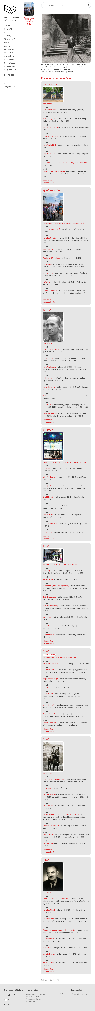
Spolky (7, 46)
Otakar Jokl (47, 687)
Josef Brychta (48, 617)
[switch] (5, 1000)
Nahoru (44, 980)
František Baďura (49, 367)
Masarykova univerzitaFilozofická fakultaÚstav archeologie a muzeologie (35, 997)
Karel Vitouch (48, 273)
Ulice (6, 32)
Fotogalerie (9, 56)
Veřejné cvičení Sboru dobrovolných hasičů (59, 930)
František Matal (49, 910)
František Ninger (49, 486)
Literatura (8, 52)
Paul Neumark (48, 532)
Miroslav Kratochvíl (50, 291)
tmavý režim (13, 1000)
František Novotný (50, 238)
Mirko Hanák (48, 947)
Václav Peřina (48, 396)
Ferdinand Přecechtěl (51, 826)
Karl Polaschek (48, 378)
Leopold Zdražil (48, 249)
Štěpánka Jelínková (50, 413)
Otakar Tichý (48, 404)
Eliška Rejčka (47, 570)
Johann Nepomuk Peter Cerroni (54, 779)
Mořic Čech (47, 282)
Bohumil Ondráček (50, 523)
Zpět (52, 980)
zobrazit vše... (48, 180)
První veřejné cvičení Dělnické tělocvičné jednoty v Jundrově (65, 162)
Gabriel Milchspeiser (50, 506)
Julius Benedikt (48, 939)
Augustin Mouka (49, 154)
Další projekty (10, 69)
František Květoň (49, 794)
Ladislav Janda (48, 834)
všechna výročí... (49, 183)
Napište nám (9, 66)
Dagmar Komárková (50, 714)
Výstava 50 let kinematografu (54, 171)
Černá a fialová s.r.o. (79, 994)
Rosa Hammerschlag (50, 606)
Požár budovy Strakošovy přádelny (56, 586)
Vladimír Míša (48, 358)
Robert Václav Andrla (51, 136)
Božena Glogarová (49, 118)
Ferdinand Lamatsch (50, 663)
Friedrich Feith (48, 694)
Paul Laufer (47, 468)
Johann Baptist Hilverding (52, 349)
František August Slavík (52, 229)
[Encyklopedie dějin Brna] (5, 79)
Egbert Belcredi (48, 670)
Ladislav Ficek (48, 515)
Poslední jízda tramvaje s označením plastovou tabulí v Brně (29, 21)
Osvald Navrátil (48, 497)
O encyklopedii (9, 85)
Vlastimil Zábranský (50, 722)
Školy (6, 42)
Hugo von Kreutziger (50, 679)
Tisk (58, 980)
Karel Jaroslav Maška (50, 110)
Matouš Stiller (48, 579)
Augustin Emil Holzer (51, 127)
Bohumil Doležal (49, 705)
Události (8, 29)
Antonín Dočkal (48, 635)
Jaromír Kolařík (48, 963)
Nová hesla (9, 59)
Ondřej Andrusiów (49, 597)
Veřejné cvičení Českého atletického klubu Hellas (61, 814)
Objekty (7, 35)
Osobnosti (8, 25)
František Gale (48, 843)
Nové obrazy (9, 63)
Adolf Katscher (48, 919)
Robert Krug (47, 788)
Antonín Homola (49, 954)
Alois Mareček (48, 806)
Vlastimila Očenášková (51, 258)
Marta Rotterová (49, 387)
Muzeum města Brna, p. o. (58, 995)
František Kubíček (49, 145)
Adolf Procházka (49, 477)
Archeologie (9, 49)
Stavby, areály (10, 39)
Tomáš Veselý (48, 264)
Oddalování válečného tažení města (56, 898)
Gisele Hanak (48, 626)
